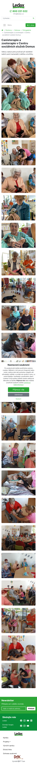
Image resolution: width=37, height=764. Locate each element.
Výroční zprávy (8, 746)
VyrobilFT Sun (18, 761)
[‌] (21, 720)
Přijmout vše (18, 389)
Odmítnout (18, 395)
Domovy (9, 30)
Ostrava (17, 30)
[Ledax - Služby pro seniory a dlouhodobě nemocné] (2, 30)
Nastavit (18, 399)
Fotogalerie (27, 30)
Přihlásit (31, 709)
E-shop (31, 25)
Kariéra (5, 738)
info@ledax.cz (18, 14)
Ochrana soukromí (10, 753)
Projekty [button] (6, 742)
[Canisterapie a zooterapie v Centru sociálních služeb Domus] (18, 70)
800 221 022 (19, 11)
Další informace (18, 384)
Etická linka (7, 750)
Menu (10, 25)
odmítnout (27, 382)
